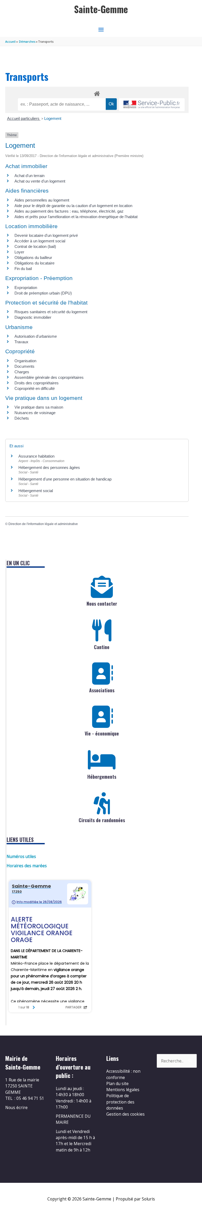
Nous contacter (102, 603)
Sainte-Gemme (101, 9)
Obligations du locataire (34, 263)
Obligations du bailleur (33, 257)
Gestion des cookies (125, 1114)
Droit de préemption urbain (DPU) (43, 293)
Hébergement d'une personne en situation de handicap (65, 479)
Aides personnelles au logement (41, 200)
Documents (24, 366)
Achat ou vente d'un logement (39, 181)
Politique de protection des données (120, 1102)
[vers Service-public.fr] (152, 104)
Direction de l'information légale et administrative (43, 524)
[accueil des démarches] (97, 93)
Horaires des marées (27, 866)
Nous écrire (16, 1107)
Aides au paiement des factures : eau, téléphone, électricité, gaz (69, 211)
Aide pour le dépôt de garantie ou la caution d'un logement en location (73, 205)
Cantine (101, 647)
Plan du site (117, 1083)
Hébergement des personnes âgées (49, 467)
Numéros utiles (21, 856)
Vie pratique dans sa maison (38, 407)
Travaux (21, 342)
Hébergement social (35, 490)
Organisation (25, 361)
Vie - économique (102, 733)
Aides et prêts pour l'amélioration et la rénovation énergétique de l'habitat (76, 216)
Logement (52, 118)
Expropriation (25, 287)
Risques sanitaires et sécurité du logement (50, 312)
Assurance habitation (36, 456)
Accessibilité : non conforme (123, 1074)
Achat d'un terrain (29, 175)
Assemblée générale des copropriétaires (49, 377)
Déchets (21, 418)
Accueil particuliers (24, 118)
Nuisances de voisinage (34, 412)
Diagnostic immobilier (32, 317)
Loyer (19, 252)
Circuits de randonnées (102, 820)
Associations (101, 690)
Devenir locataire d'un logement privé (46, 235)
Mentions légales (122, 1089)
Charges (21, 372)
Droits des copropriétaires (36, 383)
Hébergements (101, 776)
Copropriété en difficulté (34, 388)
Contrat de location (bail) (35, 246)
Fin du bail (23, 268)
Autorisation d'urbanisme (35, 336)
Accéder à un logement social (39, 241)
